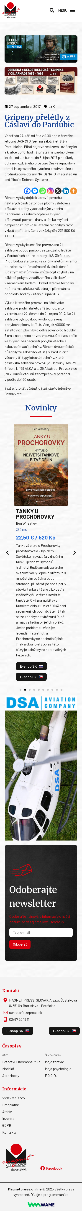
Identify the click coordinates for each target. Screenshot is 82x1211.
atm (5, 1055)
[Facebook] (27, 191)
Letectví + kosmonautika (21, 1062)
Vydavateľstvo (13, 1098)
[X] (58, 191)
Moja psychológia (58, 1068)
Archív (7, 1111)
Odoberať (20, 944)
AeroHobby (10, 1075)
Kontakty (9, 1132)
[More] (73, 191)
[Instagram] (50, 191)
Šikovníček (53, 1055)
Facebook (54, 1168)
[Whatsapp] (42, 191)
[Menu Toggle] (72, 10)
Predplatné (10, 1105)
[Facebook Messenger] (34, 191)
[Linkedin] (65, 191)
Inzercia (8, 1118)
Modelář (8, 1068)
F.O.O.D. (51, 1075)
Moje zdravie (54, 1062)
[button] (52, 10)
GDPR (6, 1125)
